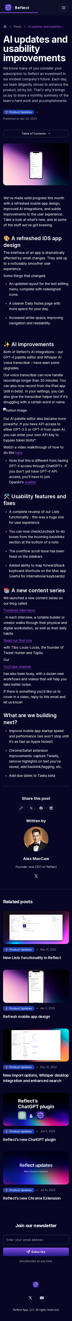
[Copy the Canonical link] (21, 808)
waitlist (30, 482)
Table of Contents (34, 133)
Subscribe (38, 1251)
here (18, 453)
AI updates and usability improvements (46, 26)
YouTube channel (17, 667)
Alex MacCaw (36, 858)
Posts (17, 26)
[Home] (5, 27)
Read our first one (17, 640)
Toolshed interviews (19, 610)
